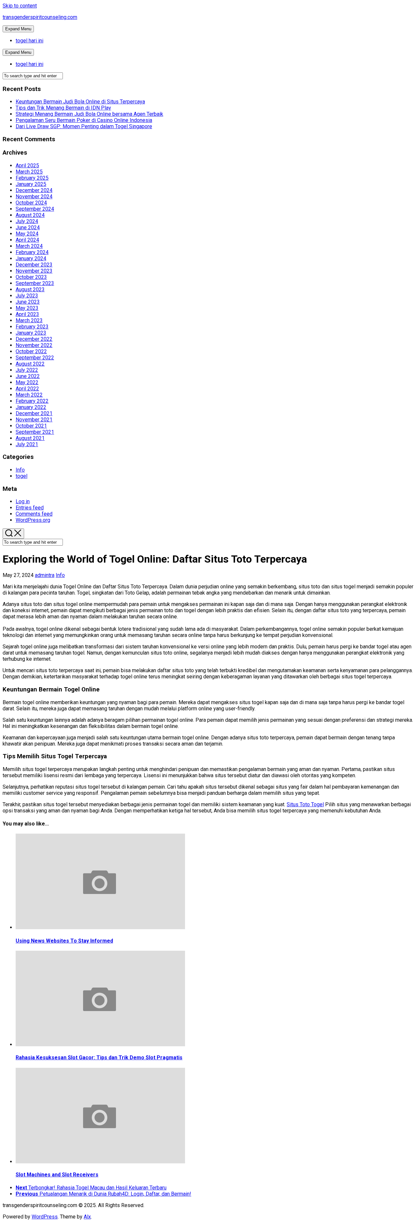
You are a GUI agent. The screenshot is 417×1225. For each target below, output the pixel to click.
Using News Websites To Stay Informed (64, 941)
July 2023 (27, 296)
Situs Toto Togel (305, 804)
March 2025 (29, 172)
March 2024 (29, 246)
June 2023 (28, 302)
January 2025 (31, 184)
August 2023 (30, 289)
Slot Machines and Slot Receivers (57, 1175)
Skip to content (20, 6)
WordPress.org (33, 520)
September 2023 (35, 283)
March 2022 (29, 395)
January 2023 (31, 333)
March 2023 (29, 320)
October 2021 (31, 426)
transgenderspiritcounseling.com (40, 17)
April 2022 (27, 389)
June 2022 (28, 376)
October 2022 (31, 351)
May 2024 (27, 234)
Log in (23, 501)
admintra (44, 575)
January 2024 (31, 258)
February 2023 (32, 327)
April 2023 (27, 314)
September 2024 (35, 209)
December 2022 (34, 339)
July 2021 (27, 444)
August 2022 (30, 364)
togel (21, 476)
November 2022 (34, 345)
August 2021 (30, 438)
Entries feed (30, 508)
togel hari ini (29, 41)
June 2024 (28, 227)
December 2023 (34, 265)
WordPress (45, 1217)
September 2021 (35, 432)
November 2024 (34, 196)
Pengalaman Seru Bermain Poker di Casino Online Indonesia (84, 120)
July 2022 (27, 370)
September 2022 (35, 358)
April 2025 (27, 165)
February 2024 (32, 252)
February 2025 (32, 178)
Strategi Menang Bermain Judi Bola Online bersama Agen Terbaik (89, 114)
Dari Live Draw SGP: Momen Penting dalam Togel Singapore (84, 126)
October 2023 (31, 277)
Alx (87, 1217)
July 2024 (27, 221)
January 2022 (31, 407)
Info (20, 470)
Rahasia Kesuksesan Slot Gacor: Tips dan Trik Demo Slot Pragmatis (99, 1057)
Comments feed (34, 514)
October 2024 (31, 203)
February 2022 (32, 401)
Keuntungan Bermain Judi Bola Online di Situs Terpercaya (80, 101)
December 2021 (34, 413)
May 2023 (27, 308)
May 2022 (27, 382)
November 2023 (34, 271)
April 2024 (27, 240)
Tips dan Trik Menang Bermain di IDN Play (63, 108)
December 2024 (34, 190)
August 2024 (30, 215)
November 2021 (34, 419)
